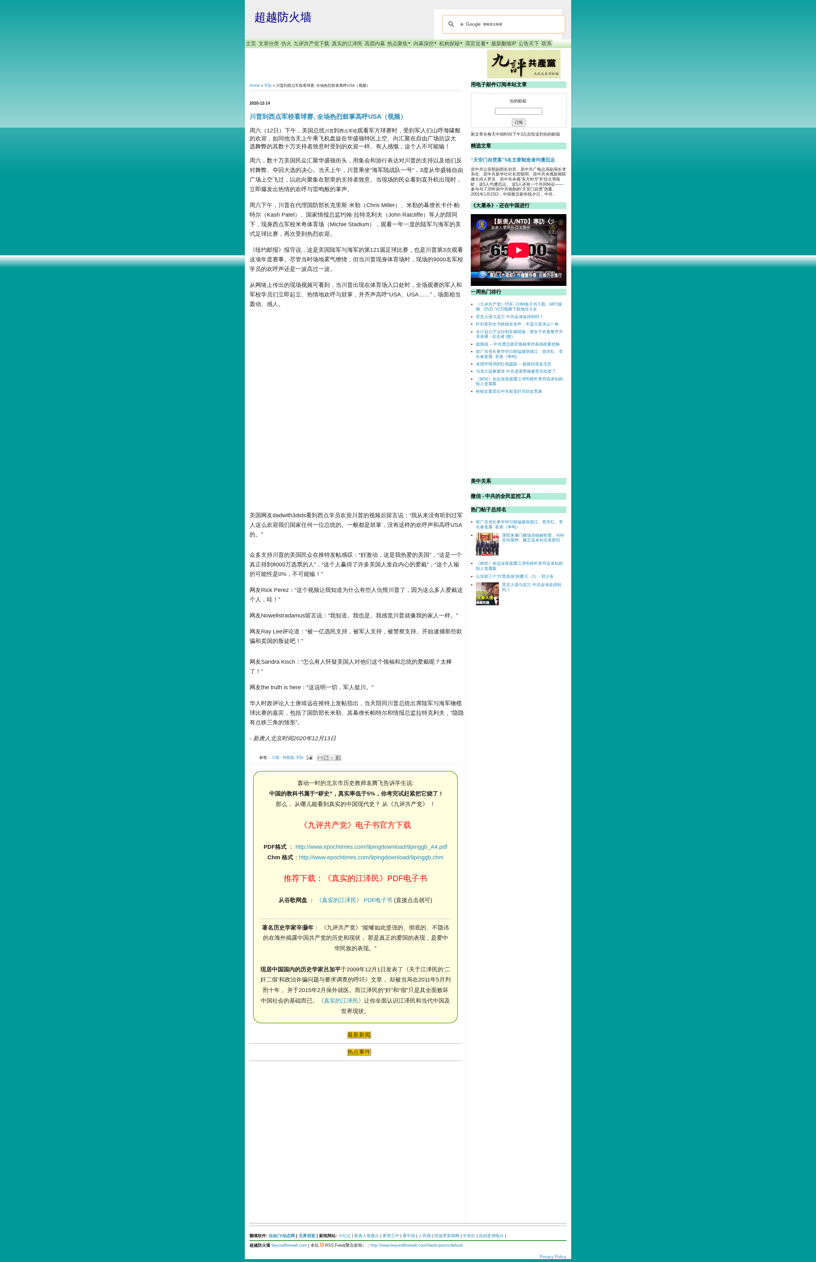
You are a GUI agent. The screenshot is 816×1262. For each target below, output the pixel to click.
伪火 (286, 43)
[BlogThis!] (326, 758)
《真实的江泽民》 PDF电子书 (354, 900)
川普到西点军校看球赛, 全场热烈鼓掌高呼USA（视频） (328, 116)
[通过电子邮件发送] (320, 758)
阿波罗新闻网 (446, 1235)
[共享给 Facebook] (338, 758)
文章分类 (269, 43)
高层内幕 (375, 43)
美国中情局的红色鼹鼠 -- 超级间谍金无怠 (513, 364)
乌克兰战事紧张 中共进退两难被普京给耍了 (516, 371)
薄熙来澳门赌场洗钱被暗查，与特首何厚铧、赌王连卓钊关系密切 (533, 538)
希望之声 (390, 1235)
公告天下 (529, 43)
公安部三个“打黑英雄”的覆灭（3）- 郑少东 (515, 576)
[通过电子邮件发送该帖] (309, 757)
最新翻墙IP (503, 43)
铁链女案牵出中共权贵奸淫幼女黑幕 (509, 391)
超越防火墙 (283, 17)
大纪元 (344, 1235)
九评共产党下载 (311, 43)
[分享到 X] (332, 758)
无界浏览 (307, 1235)
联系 (547, 43)
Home (255, 85)
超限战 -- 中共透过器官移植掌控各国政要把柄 (518, 344)
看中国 (409, 1235)
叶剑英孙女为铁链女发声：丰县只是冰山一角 (517, 324)
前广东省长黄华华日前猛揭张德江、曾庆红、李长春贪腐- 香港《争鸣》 (519, 354)
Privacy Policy (553, 1256)
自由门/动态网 (282, 1235)
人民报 (425, 1235)
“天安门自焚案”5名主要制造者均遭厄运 (513, 159)
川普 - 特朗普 (283, 757)
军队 (268, 85)
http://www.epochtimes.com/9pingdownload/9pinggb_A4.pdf (371, 847)
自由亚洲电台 (491, 1235)
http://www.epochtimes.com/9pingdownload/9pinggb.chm (371, 857)
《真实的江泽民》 (341, 1000)
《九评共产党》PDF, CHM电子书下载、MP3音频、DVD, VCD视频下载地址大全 (519, 307)
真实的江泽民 (347, 43)
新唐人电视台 (366, 1235)
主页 (251, 43)
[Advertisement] (297, 1127)
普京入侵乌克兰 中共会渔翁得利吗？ (509, 316)
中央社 (469, 1235)
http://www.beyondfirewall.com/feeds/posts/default (416, 1245)
